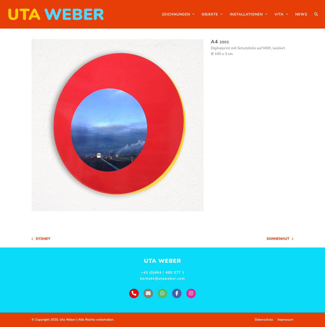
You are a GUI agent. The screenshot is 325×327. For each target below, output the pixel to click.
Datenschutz (264, 319)
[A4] (118, 125)
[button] (316, 14)
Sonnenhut (277, 239)
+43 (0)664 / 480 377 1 (162, 272)
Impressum (285, 319)
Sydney (41, 239)
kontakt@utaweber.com (162, 278)
